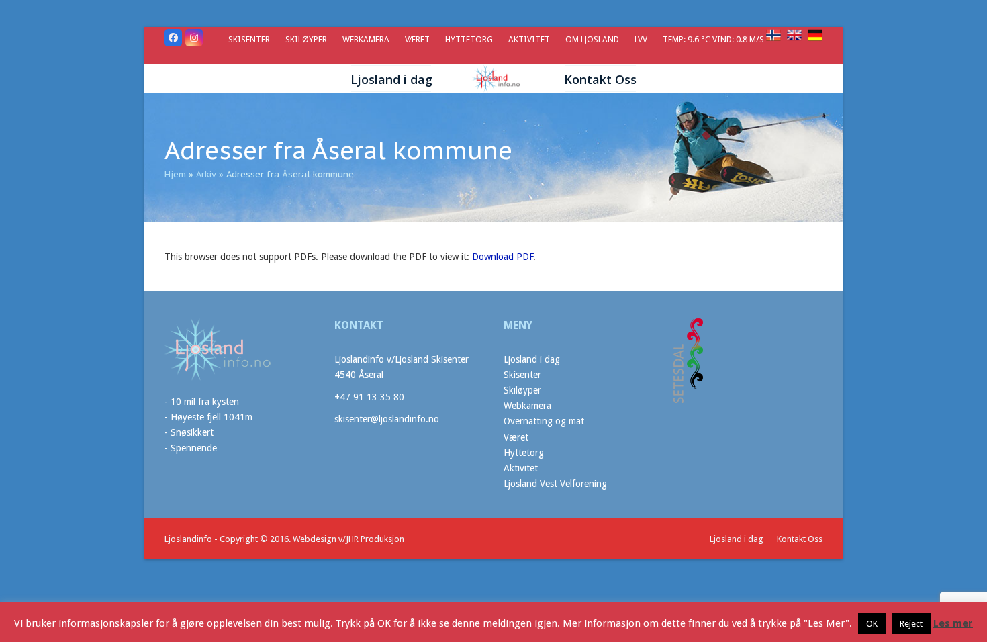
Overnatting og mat (544, 421)
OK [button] (872, 623)
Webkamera (527, 405)
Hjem (175, 174)
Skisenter (522, 374)
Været (516, 437)
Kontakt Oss (799, 539)
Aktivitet (521, 468)
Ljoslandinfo (188, 539)
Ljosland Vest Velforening (555, 483)
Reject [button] (911, 623)
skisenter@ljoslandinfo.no (386, 419)
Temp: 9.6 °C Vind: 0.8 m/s (714, 39)
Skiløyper (522, 390)
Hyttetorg (524, 452)
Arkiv (206, 174)
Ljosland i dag (532, 359)
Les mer (953, 623)
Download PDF (502, 256)
